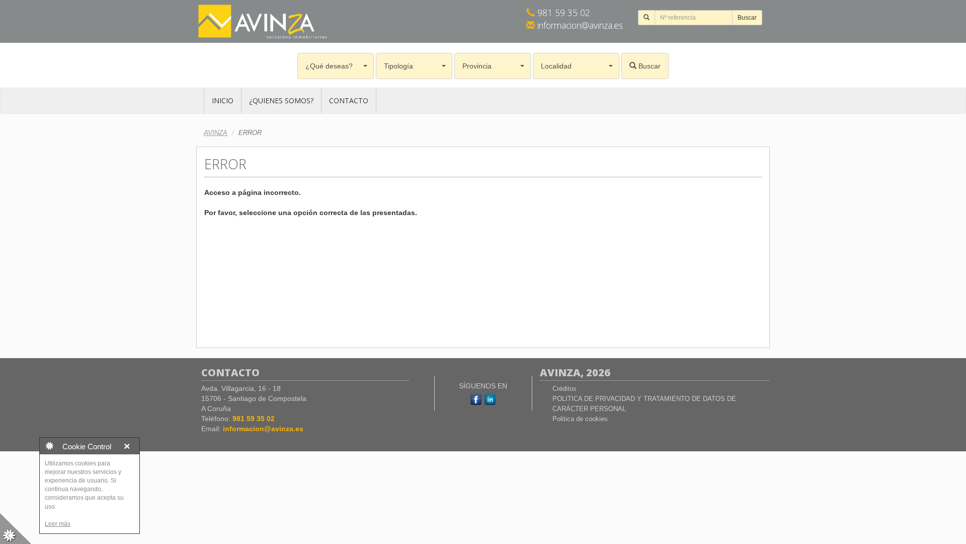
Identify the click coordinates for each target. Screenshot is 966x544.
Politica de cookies (580, 419)
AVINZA (215, 133)
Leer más (57, 523)
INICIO (222, 100)
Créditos (564, 388)
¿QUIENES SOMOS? (281, 100)
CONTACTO (348, 100)
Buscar (747, 17)
